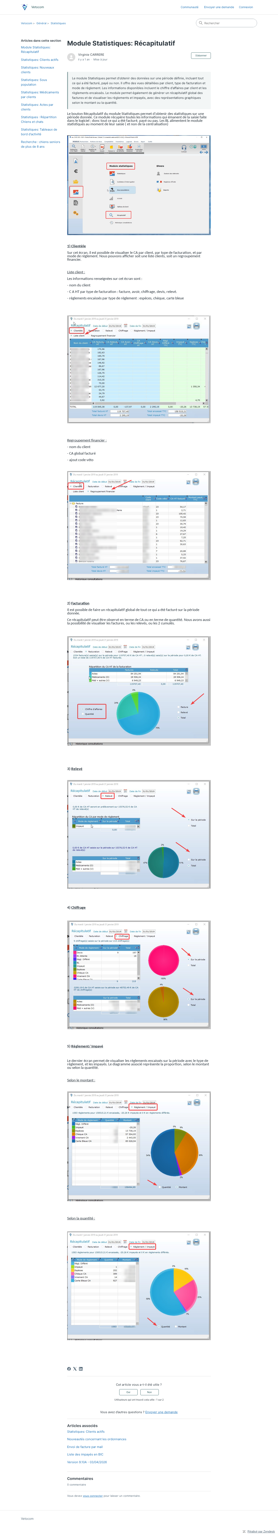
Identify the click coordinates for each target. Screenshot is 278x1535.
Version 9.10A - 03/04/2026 (87, 1462)
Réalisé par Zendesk (261, 1531)
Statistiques (58, 23)
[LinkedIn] (81, 1369)
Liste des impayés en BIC (85, 1454)
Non (149, 1392)
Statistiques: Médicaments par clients (40, 94)
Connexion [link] (246, 7)
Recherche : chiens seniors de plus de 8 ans (40, 144)
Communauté (189, 7)
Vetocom (26, 23)
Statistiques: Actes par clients (37, 107)
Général (41, 23)
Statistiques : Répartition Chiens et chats (39, 119)
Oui (128, 1392)
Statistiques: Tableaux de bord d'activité (39, 132)
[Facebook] (69, 1369)
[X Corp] (75, 1369)
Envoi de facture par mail (85, 1447)
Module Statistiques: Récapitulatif (35, 49)
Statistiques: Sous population (34, 82)
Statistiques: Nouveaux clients (37, 69)
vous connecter (93, 1495)
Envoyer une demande (219, 7)
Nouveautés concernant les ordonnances (96, 1439)
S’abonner (201, 55)
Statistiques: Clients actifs (39, 60)
